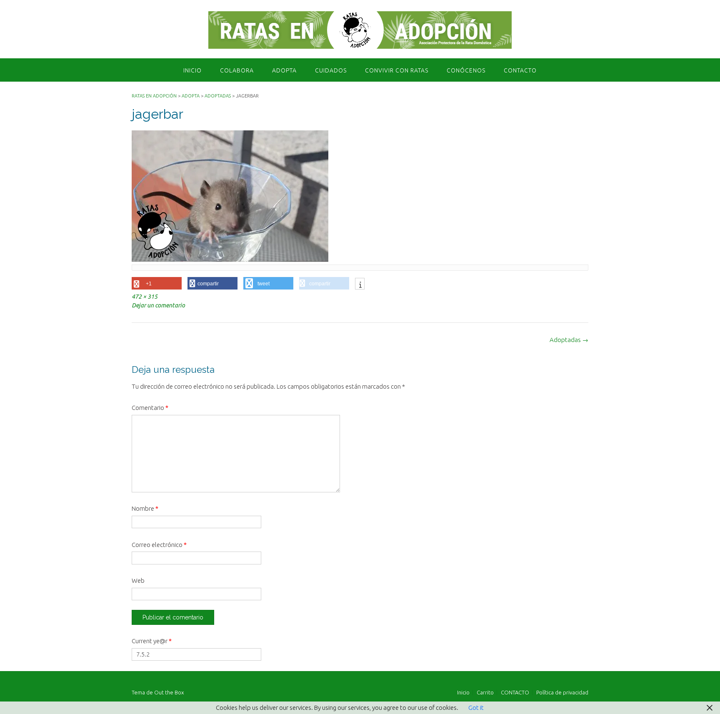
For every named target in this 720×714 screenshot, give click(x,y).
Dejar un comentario (158, 305)
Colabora (237, 70)
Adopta (284, 70)
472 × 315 (145, 296)
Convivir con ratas (396, 70)
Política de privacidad (562, 692)
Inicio (192, 70)
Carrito (485, 692)
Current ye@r (152, 640)
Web (138, 580)
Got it (476, 707)
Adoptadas (569, 339)
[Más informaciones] (359, 284)
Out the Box (169, 692)
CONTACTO (520, 70)
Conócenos (466, 70)
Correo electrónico (159, 544)
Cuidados (331, 70)
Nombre (145, 508)
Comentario (150, 407)
